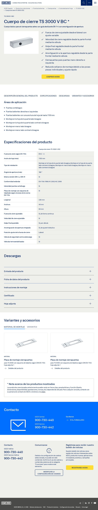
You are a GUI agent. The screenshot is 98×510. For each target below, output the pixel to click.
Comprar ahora (53, 77)
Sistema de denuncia (36, 507)
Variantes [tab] (32, 327)
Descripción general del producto (21, 96)
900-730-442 (44, 427)
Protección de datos (52, 507)
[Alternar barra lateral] (89, 3)
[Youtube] (95, 503)
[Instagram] (88, 503)
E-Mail (42, 392)
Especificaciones (48, 96)
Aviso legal (85, 507)
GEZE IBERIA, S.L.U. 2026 (21, 507)
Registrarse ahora (80, 468)
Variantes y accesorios (83, 96)
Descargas (64, 96)
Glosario (78, 507)
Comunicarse (41, 445)
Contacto (8, 445)
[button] (80, 503)
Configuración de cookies (67, 507)
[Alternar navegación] (95, 3)
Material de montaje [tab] (14, 327)
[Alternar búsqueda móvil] (84, 3)
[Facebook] (92, 503)
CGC (44, 507)
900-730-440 (44, 420)
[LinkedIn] (85, 503)
